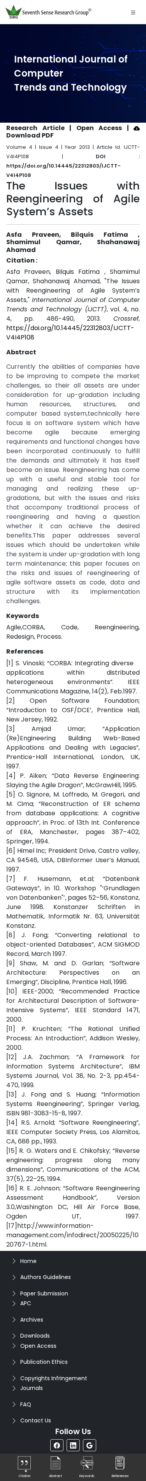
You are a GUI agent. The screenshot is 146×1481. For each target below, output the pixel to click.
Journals (31, 1388)
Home (28, 1261)
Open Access (38, 1346)
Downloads (35, 1336)
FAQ (25, 1404)
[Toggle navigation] (133, 12)
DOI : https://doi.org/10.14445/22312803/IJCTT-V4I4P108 (73, 166)
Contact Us (35, 1420)
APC (25, 1303)
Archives (31, 1320)
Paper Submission (44, 1293)
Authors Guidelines (45, 1277)
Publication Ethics (44, 1362)
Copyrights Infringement (53, 1378)
